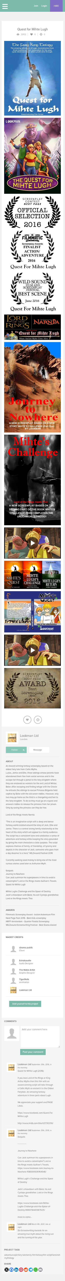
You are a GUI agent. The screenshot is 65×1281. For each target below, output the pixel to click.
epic (16, 1255)
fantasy (39, 1255)
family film (31, 1255)
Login (44, 5)
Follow (15, 750)
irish (58, 1255)
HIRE (56, 6)
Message (37, 750)
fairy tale (22, 1255)
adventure (9, 1255)
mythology (9, 1258)
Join (36, 5)
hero (54, 1255)
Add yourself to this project (25, 1004)
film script (47, 1255)
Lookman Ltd (29, 736)
